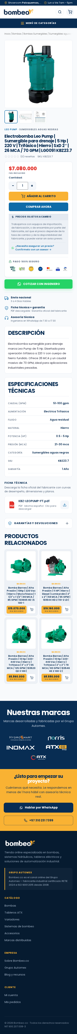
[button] (11, 116)
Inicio (7, 33)
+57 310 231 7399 (41, 820)
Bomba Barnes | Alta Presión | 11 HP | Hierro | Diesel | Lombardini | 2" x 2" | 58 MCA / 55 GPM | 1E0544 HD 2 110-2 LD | (56, 593)
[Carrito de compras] (70, 12)
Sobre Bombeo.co (16, 961)
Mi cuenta (11, 995)
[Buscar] (60, 12)
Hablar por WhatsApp (41, 807)
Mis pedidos (12, 1002)
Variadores (11, 919)
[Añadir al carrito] (32, 610)
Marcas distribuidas (17, 940)
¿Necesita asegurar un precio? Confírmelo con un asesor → (34, 247)
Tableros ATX (13, 912)
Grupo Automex (15, 968)
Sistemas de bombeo (19, 926)
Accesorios (12, 933)
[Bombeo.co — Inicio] (18, 12)
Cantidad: (15, 177)
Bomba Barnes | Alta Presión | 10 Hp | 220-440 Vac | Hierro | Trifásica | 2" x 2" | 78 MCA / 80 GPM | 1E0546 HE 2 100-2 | (56, 664)
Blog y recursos (14, 974)
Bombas (16, 33)
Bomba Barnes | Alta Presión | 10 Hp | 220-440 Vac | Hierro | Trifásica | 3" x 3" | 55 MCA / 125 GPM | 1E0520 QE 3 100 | (21, 664)
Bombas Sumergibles (35, 33)
